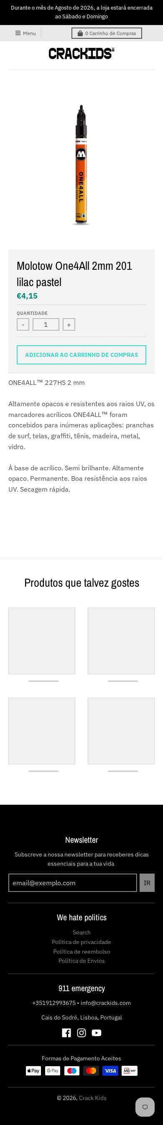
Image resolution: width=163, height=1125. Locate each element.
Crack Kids (93, 1098)
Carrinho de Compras (110, 33)
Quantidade (32, 313)
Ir (147, 883)
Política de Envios (82, 960)
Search (82, 932)
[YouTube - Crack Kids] (97, 1033)
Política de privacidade (81, 942)
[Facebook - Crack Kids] (66, 1033)
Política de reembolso (81, 951)
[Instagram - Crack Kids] (81, 1033)
